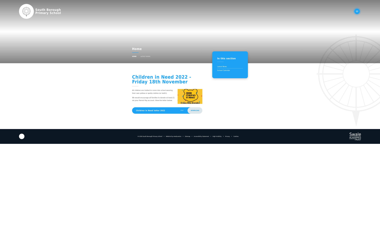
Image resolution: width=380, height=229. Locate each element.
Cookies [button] (236, 136)
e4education (177, 136)
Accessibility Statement (201, 136)
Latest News (145, 56)
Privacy (227, 136)
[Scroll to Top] (21, 136)
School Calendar (223, 70)
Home (134, 56)
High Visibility (217, 136)
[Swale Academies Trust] (355, 136)
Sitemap (187, 136)
